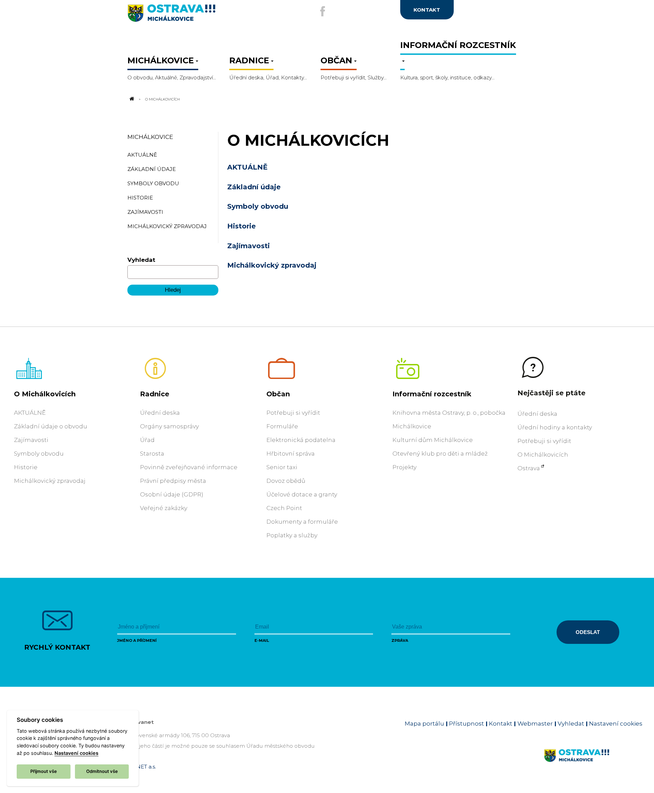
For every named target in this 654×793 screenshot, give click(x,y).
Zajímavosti (248, 246)
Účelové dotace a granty (301, 494)
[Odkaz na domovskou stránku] (131, 99)
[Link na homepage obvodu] (593, 763)
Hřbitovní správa (290, 453)
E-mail (261, 640)
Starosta (152, 453)
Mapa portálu (424, 723)
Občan (278, 394)
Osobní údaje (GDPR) (171, 494)
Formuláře (282, 426)
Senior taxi (281, 467)
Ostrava (528, 468)
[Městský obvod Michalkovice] (194, 16)
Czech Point (284, 508)
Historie (241, 226)
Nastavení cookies (615, 723)
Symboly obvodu (257, 206)
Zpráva (399, 640)
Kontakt (500, 723)
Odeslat (588, 632)
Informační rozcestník (431, 394)
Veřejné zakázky (163, 508)
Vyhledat (141, 259)
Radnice (154, 394)
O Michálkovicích (45, 394)
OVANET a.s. (140, 766)
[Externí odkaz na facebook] (322, 11)
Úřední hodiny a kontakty (554, 427)
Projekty (404, 467)
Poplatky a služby (291, 535)
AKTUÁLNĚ (247, 167)
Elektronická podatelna (301, 440)
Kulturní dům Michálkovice (432, 440)
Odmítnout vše (102, 771)
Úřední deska (160, 412)
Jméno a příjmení (137, 640)
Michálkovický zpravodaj (271, 265)
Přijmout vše (43, 771)
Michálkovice (150, 136)
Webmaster (535, 723)
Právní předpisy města (173, 480)
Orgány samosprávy (169, 426)
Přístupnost (466, 723)
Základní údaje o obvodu (50, 426)
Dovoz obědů (285, 480)
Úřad (147, 440)
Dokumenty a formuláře (302, 521)
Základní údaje (254, 187)
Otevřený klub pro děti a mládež (440, 453)
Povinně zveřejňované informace (188, 467)
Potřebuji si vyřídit (293, 412)
